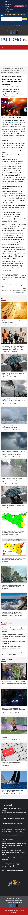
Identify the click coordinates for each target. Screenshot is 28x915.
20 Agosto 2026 (13, 684)
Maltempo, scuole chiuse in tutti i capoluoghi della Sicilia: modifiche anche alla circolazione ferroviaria (12, 613)
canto (3, 276)
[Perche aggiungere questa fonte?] (26, 6)
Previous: (13, 284)
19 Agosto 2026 (15, 767)
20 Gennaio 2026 (13, 563)
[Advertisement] (14, 57)
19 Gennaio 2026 (13, 617)
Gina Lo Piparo (6, 87)
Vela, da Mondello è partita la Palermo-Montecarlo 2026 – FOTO (13, 654)
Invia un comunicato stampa (14, 28)
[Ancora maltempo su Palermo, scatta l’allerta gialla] (14, 362)
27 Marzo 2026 (13, 403)
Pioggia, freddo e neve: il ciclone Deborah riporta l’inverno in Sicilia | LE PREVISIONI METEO (13, 400)
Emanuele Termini (6, 767)
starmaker (5, 279)
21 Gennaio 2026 (13, 535)
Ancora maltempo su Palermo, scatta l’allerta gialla (13, 374)
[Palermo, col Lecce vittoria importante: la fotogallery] (14, 725)
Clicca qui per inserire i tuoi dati (7, 21)
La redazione (11, 25)
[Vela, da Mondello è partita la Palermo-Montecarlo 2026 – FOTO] (14, 780)
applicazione (14, 122)
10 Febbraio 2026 (13, 456)
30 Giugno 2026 (13, 324)
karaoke (20, 276)
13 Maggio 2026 (13, 351)
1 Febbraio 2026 (13, 483)
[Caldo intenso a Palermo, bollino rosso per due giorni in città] (14, 310)
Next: (14, 290)
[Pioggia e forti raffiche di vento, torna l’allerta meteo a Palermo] (14, 415)
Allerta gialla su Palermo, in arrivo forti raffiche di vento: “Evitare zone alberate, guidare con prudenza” (13, 453)
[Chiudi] (4, 6)
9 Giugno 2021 (14, 87)
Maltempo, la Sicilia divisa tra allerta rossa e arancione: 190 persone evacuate (13, 586)
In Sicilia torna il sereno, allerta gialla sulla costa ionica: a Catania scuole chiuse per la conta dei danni (13, 532)
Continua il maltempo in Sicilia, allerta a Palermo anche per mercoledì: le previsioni (13, 559)
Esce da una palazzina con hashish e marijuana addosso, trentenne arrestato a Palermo (14, 636)
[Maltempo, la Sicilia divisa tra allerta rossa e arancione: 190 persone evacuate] (14, 574)
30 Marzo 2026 (13, 376)
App (6, 274)
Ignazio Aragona (17, 823)
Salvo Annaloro (6, 739)
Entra (24, 19)
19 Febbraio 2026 (13, 429)
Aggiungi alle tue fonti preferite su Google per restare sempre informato (9, 6)
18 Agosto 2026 (14, 793)
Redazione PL (6, 324)
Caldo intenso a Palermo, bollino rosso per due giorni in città (13, 321)
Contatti (18, 25)
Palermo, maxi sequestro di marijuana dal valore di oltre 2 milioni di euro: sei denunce (13, 629)
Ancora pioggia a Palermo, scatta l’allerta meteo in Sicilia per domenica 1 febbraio (14, 480)
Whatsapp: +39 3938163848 (14, 30)
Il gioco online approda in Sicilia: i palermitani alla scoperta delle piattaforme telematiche (12, 648)
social (12, 277)
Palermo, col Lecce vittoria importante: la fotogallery (13, 642)
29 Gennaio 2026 (13, 508)
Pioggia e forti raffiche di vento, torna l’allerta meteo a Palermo (13, 426)
